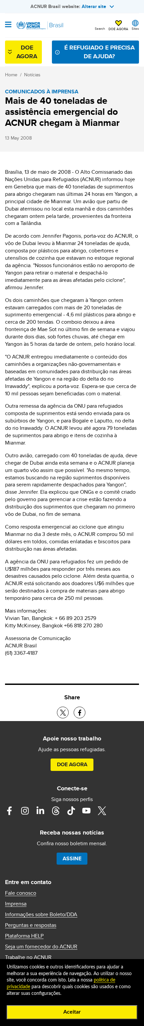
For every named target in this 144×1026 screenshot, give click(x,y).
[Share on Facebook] (79, 712)
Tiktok (71, 810)
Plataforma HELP (24, 936)
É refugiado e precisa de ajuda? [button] (99, 51)
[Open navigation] (8, 25)
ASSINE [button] (72, 858)
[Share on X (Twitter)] (63, 712)
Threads (55, 810)
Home (11, 74)
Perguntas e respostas (30, 925)
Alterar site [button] (94, 6)
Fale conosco (20, 893)
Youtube (86, 810)
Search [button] (100, 28)
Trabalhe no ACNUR (28, 957)
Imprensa (15, 903)
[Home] (39, 25)
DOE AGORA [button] (118, 28)
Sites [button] (135, 28)
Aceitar (72, 1012)
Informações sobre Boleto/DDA (41, 914)
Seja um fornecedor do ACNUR (41, 946)
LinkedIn (40, 810)
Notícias (32, 74)
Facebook (9, 810)
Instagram (24, 810)
